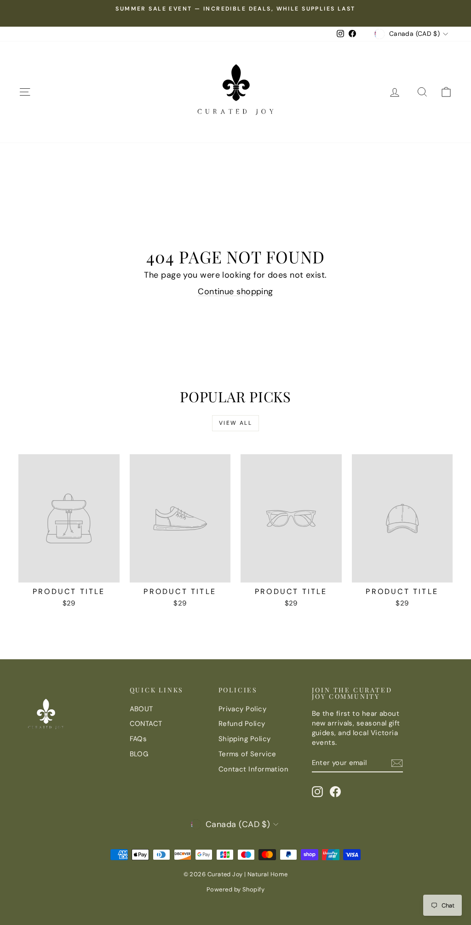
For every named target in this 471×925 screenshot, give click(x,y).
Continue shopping (235, 291)
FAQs (138, 738)
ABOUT (141, 709)
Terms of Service (247, 754)
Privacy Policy (242, 709)
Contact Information (253, 769)
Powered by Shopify (235, 889)
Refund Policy (241, 723)
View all (235, 423)
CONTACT (146, 723)
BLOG (139, 754)
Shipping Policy (244, 738)
